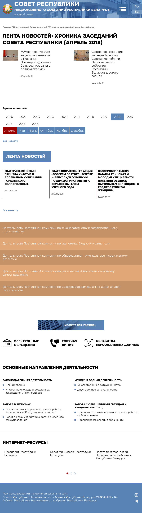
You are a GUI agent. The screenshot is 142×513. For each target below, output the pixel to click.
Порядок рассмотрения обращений (100, 419)
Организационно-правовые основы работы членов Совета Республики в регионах (33, 411)
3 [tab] (75, 474)
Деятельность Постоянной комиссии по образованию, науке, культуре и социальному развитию (65, 257)
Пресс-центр (20, 27)
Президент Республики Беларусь (20, 453)
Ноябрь (62, 130)
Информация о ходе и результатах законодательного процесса (28, 391)
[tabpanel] (25, 453)
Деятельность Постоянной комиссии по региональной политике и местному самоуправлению (59, 273)
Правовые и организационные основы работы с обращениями (107, 414)
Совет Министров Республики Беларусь (70, 453)
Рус (137, 6)
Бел (137, 11)
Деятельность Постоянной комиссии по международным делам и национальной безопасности (62, 288)
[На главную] (7, 9)
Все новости (10, 140)
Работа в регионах (17, 404)
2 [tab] (71, 474)
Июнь (33, 130)
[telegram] (136, 501)
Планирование (15, 385)
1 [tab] (68, 474)
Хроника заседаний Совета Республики (72, 27)
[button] (122, 9)
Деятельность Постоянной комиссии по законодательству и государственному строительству (60, 229)
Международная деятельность (98, 380)
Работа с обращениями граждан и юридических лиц (100, 406)
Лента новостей (38, 27)
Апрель (9, 130)
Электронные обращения (26, 343)
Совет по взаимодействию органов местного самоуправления (35, 418)
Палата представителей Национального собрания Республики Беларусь (113, 455)
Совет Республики (62, 6)
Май (22, 130)
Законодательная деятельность (27, 380)
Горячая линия (69, 343)
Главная (7, 27)
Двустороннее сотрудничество (97, 389)
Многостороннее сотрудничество (99, 385)
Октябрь (46, 130)
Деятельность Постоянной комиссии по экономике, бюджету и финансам (56, 243)
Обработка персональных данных (117, 343)
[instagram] (136, 495)
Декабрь (77, 130)
